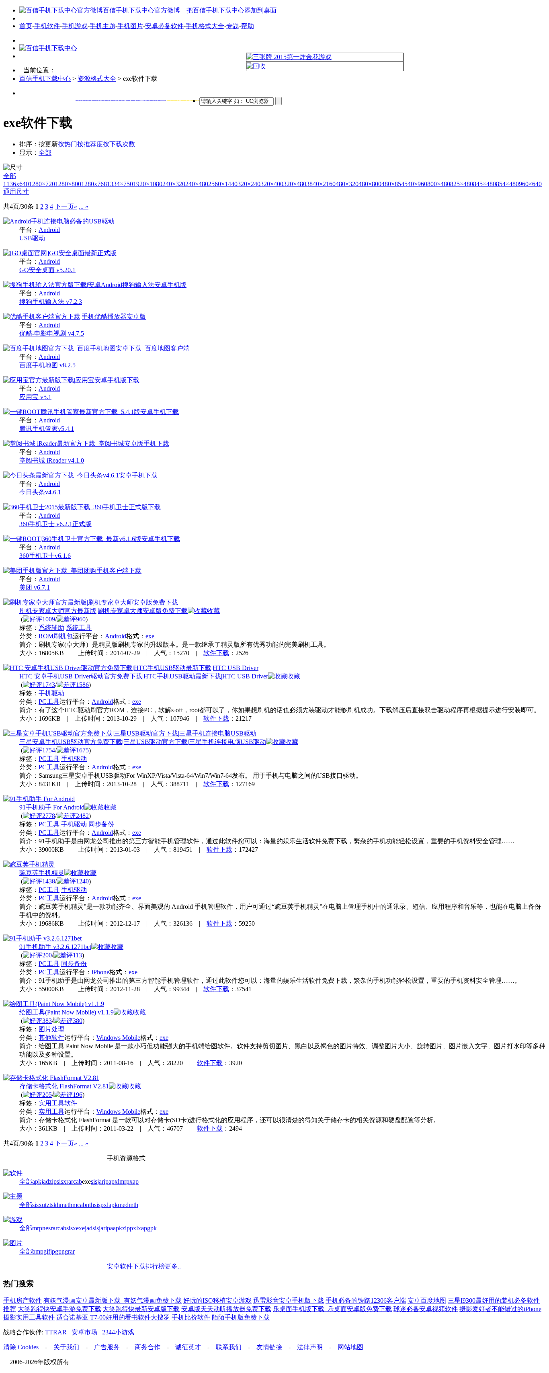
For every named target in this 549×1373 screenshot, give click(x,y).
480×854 (392, 183)
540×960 (415, 183)
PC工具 (49, 701)
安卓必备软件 (164, 26)
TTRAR (56, 1332)
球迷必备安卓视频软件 (425, 1308)
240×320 (173, 183)
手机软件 (47, 26)
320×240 (249, 183)
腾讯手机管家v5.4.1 (46, 428)
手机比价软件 (191, 1317)
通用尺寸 (16, 191)
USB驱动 (32, 238)
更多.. (173, 1266)
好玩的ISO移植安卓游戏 (217, 1300)
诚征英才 (188, 1347)
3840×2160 (321, 183)
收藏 (213, 610)
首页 (25, 26)
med (123, 1204)
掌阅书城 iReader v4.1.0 (51, 460)
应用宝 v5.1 (35, 396)
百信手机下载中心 (45, 78)
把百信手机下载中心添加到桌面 (231, 10)
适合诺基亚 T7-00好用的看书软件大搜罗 (113, 1317)
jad (45, 1181)
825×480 (461, 183)
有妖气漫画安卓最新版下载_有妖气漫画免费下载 (112, 1300)
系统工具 (79, 627)
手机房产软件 (22, 1300)
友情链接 (269, 1347)
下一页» (66, 206)
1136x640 (16, 183)
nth (90, 1204)
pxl (115, 1181)
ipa (107, 1181)
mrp (124, 1181)
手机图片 (130, 26)
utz (45, 1204)
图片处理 (51, 1029)
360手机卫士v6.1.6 (45, 555)
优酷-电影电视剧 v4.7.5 (51, 333)
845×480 (484, 183)
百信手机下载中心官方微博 (141, 10)
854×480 (507, 183)
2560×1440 (223, 183)
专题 (232, 26)
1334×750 (120, 183)
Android (49, 229)
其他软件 (51, 1037)
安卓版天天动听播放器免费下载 (226, 1308)
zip (53, 1181)
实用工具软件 (58, 1103)
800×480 (438, 183)
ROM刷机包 (56, 636)
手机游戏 (75, 26)
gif (46, 1251)
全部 (45, 152)
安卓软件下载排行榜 (136, 1266)
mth (133, 1204)
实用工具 (51, 1111)
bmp (37, 1251)
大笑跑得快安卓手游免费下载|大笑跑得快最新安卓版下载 (99, 1308)
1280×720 (42, 183)
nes (46, 1228)
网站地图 (350, 1347)
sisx (61, 1181)
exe (149, 636)
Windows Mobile (118, 1037)
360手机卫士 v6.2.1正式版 (55, 524)
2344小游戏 (118, 1332)
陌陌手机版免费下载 (241, 1317)
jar (100, 1181)
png (63, 1251)
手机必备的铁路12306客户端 (366, 1300)
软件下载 (216, 653)
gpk (152, 1228)
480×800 (369, 183)
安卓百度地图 (427, 1300)
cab (77, 1181)
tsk (53, 1204)
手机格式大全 (205, 26)
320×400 (271, 183)
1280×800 (68, 183)
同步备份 (101, 824)
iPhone (100, 972)
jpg (54, 1251)
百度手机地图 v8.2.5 (47, 365)
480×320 (347, 183)
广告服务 (107, 1347)
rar (69, 1181)
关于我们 (66, 1347)
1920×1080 (147, 183)
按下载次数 (119, 144)
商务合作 (147, 1347)
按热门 (67, 144)
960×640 (530, 183)
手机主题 (102, 26)
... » (83, 206)
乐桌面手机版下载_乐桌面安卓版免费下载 (332, 1308)
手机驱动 (51, 693)
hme (62, 1204)
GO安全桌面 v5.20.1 (47, 269)
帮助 (247, 26)
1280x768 (94, 183)
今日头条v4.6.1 (40, 492)
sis (94, 1181)
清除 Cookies (21, 1347)
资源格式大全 (97, 78)
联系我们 (229, 1347)
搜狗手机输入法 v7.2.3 (50, 301)
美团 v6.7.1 (34, 587)
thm (72, 1204)
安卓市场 (84, 1332)
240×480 (196, 183)
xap (134, 1181)
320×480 (294, 183)
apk (36, 1181)
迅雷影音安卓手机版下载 (288, 1300)
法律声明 (310, 1347)
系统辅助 (51, 627)
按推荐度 (90, 144)
